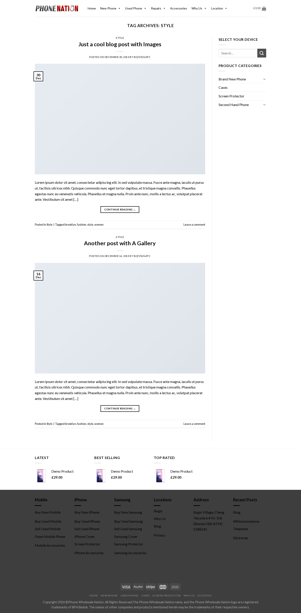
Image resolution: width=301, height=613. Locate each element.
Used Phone (133, 8)
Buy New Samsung (128, 512)
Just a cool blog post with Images (119, 44)
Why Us (196, 8)
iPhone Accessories (89, 553)
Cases (223, 87)
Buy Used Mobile (48, 521)
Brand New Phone (232, 79)
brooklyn (70, 224)
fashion (81, 224)
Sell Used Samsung (128, 529)
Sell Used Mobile (48, 529)
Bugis (158, 511)
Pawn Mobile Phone (50, 536)
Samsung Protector (128, 544)
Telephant (240, 529)
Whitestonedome (246, 521)
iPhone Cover (84, 536)
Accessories (178, 8)
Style (120, 37)
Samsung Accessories (130, 553)
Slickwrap (240, 538)
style (90, 224)
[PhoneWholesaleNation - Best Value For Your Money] (57, 8)
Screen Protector (231, 96)
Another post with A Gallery (120, 243)
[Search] (261, 53)
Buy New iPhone (86, 512)
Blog (157, 526)
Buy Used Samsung (128, 521)
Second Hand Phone (234, 104)
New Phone (108, 8)
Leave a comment (194, 224)
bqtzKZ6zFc (142, 57)
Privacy (159, 535)
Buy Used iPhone (87, 521)
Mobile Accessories (50, 545)
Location (217, 8)
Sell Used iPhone (86, 529)
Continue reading (120, 209)
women (99, 224)
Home (92, 8)
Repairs (156, 8)
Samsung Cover (125, 536)
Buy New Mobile (48, 512)
